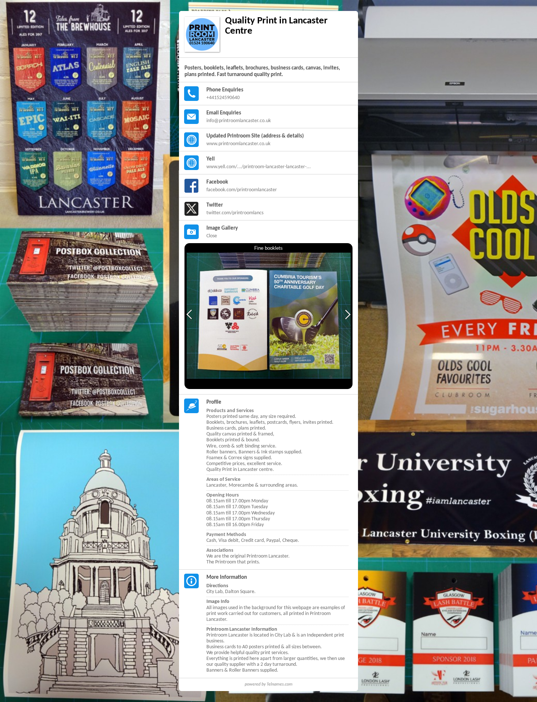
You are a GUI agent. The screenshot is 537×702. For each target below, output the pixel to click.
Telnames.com (280, 684)
